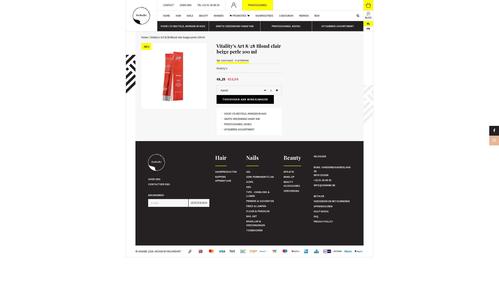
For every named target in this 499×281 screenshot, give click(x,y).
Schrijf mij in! (249, 158)
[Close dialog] (288, 116)
